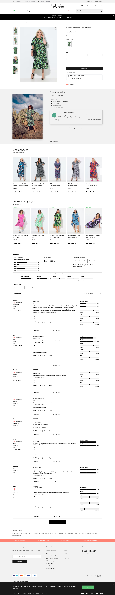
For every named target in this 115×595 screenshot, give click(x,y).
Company (66, 550)
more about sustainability (94, 119)
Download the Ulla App (52, 558)
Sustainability (67, 558)
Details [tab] (52, 95)
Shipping (44, 593)
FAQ (47, 553)
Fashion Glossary (50, 568)
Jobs (65, 556)
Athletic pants (54, 533)
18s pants (81, 533)
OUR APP (89, 1)
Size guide (100, 52)
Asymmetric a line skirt (91, 533)
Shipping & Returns (70, 72)
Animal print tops (72, 533)
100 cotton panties (33, 533)
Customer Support (51, 550)
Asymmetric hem (16, 535)
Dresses (23, 22)
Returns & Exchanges (33, 593)
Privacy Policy (16, 593)
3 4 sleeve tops (63, 533)
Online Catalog (50, 561)
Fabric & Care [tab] (60, 95)
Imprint (24, 593)
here (18, 588)
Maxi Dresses (31, 22)
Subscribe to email (51, 556)
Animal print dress (44, 533)
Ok (88, 587)
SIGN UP (19, 561)
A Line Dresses (16, 533)
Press (65, 553)
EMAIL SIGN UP (99, 1)
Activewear (24, 533)
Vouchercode (49, 563)
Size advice (49, 566)
